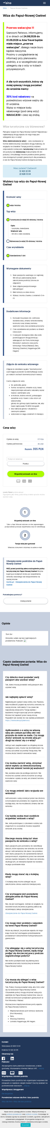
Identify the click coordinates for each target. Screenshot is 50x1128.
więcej (41, 1068)
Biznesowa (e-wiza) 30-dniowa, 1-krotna (26, 241)
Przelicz (26, 463)
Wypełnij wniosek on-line (25, 474)
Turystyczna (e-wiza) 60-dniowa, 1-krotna (26, 220)
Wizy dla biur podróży (22, 1101)
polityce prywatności (14, 1114)
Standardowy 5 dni (17, 255)
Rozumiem (25, 1125)
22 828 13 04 (25, 174)
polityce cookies (32, 1114)
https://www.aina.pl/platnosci (17, 720)
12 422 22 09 (25, 171)
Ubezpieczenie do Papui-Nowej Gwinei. (21, 913)
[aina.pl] (7, 3)
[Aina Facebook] (5, 1059)
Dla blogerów (7, 1093)
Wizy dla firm (7, 1101)
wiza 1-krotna (15, 205)
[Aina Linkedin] (14, 1059)
